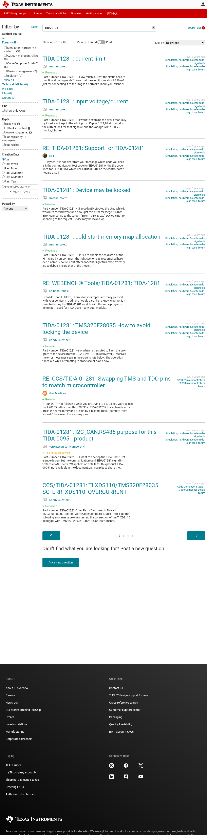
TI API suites (13, 765)
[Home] (30, 4)
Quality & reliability (120, 724)
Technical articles (56, 13)
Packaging (116, 717)
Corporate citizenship (19, 739)
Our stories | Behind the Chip (23, 709)
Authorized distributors (20, 794)
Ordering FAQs (15, 787)
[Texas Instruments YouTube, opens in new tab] (140, 778)
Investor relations (16, 724)
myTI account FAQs (121, 731)
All (3, 38)
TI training (76, 13)
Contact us (116, 688)
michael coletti (58, 66)
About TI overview (17, 688)
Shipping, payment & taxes (22, 779)
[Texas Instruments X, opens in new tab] (140, 767)
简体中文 (112, 13)
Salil (51, 155)
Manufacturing (15, 731)
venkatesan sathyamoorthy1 (67, 446)
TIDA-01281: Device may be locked (86, 190)
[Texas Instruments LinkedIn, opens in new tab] (111, 778)
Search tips (195, 27)
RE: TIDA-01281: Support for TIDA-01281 (93, 148)
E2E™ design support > (17, 13)
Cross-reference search (123, 702)
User (203, 4)
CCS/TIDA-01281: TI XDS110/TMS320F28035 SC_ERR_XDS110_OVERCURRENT (100, 488)
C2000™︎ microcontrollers (191, 380)
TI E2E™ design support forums (128, 695)
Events (10, 717)
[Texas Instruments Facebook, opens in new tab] (126, 767)
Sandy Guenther (59, 340)
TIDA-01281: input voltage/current (85, 101)
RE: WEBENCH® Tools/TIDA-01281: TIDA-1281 (101, 283)
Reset (34, 26)
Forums (38, 13)
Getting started (94, 13)
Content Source (11, 33)
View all (9, 80)
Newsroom (12, 702)
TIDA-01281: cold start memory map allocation (101, 236)
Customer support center (124, 709)
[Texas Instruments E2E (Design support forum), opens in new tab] (126, 778)
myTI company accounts (21, 772)
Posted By (8, 203)
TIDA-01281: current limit (74, 58)
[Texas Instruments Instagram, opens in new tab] (111, 767)
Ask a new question (61, 562)
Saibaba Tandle (59, 291)
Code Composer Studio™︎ (191, 486)
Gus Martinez (57, 393)
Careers (10, 695)
